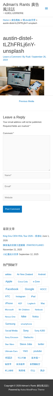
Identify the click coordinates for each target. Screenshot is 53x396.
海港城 (22, 370)
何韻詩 (8, 357)
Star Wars (9, 344)
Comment (8, 133)
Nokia (35, 316)
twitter (41, 344)
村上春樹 (9, 370)
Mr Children (24, 309)
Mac (43, 303)
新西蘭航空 (35, 364)
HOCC (43, 289)
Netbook (39, 309)
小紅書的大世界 (10, 254)
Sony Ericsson (11, 337)
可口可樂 (22, 358)
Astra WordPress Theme (32, 389)
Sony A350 (39, 330)
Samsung (10, 323)
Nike (23, 316)
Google (29, 289)
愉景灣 (8, 364)
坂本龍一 (35, 357)
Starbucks (28, 337)
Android (41, 274)
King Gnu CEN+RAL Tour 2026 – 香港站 (22, 236)
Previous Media (26, 101)
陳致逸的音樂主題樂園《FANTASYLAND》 (24, 245)
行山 (33, 370)
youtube (37, 351)
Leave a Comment (12, 57)
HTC (7, 296)
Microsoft (9, 309)
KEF (20, 303)
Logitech (31, 303)
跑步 (42, 370)
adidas (8, 274)
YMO (25, 351)
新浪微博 (20, 364)
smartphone (26, 324)
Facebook (12, 289)
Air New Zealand (25, 274)
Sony (26, 330)
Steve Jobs (26, 344)
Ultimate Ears (11, 351)
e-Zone (36, 281)
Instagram (20, 296)
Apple (8, 281)
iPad (33, 296)
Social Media (11, 330)
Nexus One (10, 317)
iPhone (9, 303)
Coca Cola (23, 281)
